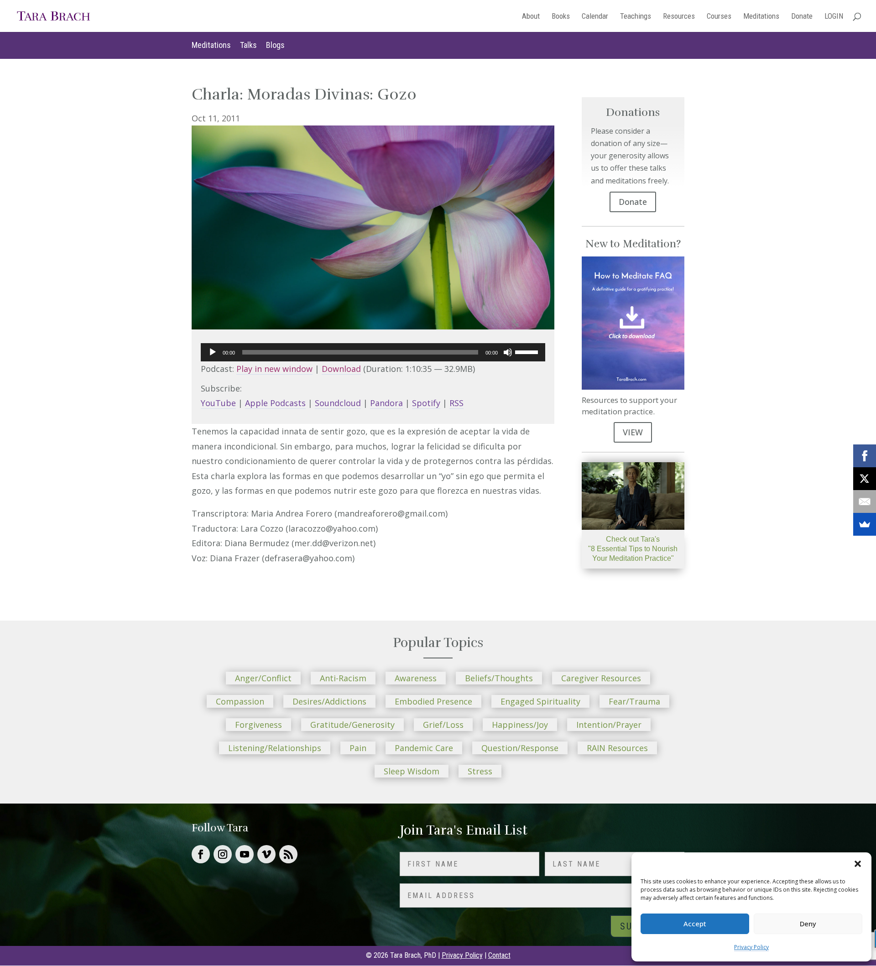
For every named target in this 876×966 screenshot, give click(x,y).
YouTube (218, 402)
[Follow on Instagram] (223, 854)
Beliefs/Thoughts (499, 678)
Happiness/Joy (520, 724)
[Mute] (507, 352)
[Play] (212, 352)
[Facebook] (864, 455)
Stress (480, 771)
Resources (679, 17)
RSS (456, 402)
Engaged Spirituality (540, 701)
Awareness (416, 678)
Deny (808, 923)
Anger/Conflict (263, 678)
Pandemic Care (424, 747)
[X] (864, 478)
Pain (357, 747)
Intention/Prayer (608, 724)
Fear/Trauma (634, 701)
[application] (373, 352)
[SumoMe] (864, 524)
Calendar (595, 17)
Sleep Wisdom (411, 771)
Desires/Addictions (329, 701)
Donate (802, 17)
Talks (248, 45)
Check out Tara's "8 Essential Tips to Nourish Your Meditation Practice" (633, 548)
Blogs (275, 45)
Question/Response (519, 747)
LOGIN (833, 17)
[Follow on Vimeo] (266, 854)
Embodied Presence (433, 701)
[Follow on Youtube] (244, 854)
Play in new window (274, 368)
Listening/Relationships (274, 747)
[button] (857, 863)
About (531, 17)
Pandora (386, 402)
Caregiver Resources (601, 678)
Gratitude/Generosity (352, 724)
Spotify (426, 402)
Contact (499, 955)
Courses (719, 17)
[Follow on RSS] (288, 854)
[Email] (864, 501)
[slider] (528, 351)
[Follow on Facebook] (201, 854)
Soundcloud (338, 402)
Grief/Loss (443, 724)
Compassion (240, 701)
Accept (694, 923)
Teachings (635, 17)
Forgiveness (258, 724)
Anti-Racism (343, 678)
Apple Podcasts (275, 402)
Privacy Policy (751, 947)
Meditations (761, 17)
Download (341, 368)
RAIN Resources (617, 747)
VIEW (633, 432)
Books (561, 17)
